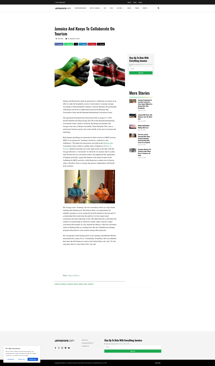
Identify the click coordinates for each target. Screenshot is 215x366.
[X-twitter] (59, 348)
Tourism (90, 284)
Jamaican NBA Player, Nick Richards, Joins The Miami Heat (145, 117)
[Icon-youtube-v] (69, 348)
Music (129, 8)
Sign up (140, 73)
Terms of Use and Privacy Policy (123, 343)
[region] (21, 354)
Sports (145, 8)
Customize (10, 359)
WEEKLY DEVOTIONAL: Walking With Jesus (144, 127)
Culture (119, 8)
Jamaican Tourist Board (75, 284)
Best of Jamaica (95, 8)
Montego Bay (108, 143)
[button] (158, 8)
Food (111, 8)
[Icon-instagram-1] (62, 348)
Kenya (85, 284)
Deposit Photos (73, 275)
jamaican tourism (60, 284)
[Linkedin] (65, 348)
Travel (137, 8)
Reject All (21, 359)
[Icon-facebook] (55, 348)
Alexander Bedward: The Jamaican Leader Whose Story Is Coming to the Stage (144, 152)
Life (105, 8)
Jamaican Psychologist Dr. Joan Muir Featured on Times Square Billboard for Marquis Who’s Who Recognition (145, 104)
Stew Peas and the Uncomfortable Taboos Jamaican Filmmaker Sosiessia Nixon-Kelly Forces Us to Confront (144, 138)
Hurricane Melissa (80, 8)
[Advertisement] (85, 20)
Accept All (32, 359)
